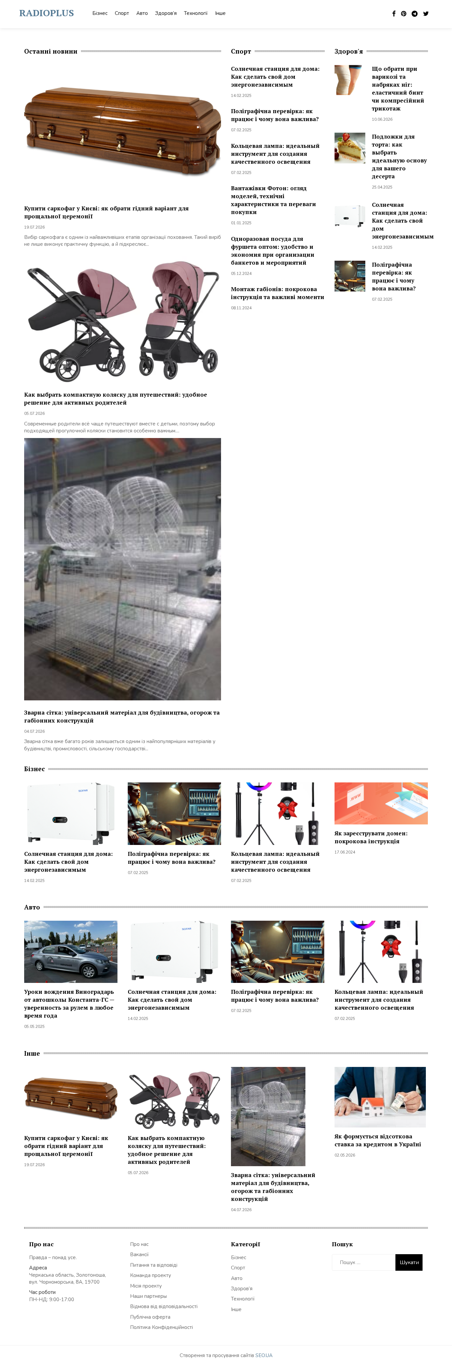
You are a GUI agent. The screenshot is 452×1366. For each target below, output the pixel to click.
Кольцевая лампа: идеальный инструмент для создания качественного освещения (275, 153)
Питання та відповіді (153, 1265)
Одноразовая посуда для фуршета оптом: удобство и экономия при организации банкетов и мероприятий (272, 250)
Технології (196, 13)
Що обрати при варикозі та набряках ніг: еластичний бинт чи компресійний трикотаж (398, 88)
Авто (142, 13)
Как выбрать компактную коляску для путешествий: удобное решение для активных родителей (115, 398)
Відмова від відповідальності (164, 1306)
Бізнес (100, 13)
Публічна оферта (150, 1317)
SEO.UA (264, 1355)
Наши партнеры (148, 1296)
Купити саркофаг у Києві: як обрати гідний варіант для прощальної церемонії (66, 1146)
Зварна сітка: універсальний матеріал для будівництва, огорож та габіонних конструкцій (273, 1187)
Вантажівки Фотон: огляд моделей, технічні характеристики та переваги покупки (273, 200)
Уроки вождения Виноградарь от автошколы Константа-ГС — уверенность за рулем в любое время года (69, 1003)
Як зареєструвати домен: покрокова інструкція (371, 837)
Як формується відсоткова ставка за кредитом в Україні (378, 1140)
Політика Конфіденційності (161, 1327)
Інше (220, 13)
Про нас (139, 1244)
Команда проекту (150, 1275)
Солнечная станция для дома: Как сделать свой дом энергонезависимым (275, 76)
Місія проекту (146, 1286)
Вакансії (139, 1254)
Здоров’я (166, 13)
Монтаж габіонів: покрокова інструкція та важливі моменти (277, 293)
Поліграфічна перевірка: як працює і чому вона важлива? (275, 115)
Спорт (122, 13)
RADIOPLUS (46, 13)
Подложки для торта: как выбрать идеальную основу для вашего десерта (399, 156)
